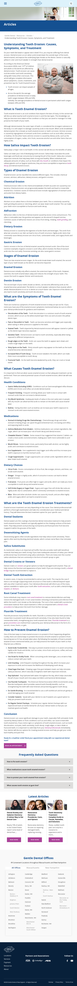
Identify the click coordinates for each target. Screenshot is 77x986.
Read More (14, 840)
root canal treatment (35, 597)
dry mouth (44, 161)
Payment (7, 962)
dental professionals (52, 728)
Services (7, 959)
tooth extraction (44, 586)
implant (7, 589)
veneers (20, 566)
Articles (29, 36)
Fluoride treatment (59, 620)
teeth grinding (62, 220)
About (6, 969)
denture (16, 589)
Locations (7, 955)
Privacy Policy (59, 982)
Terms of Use (69, 982)
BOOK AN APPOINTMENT (13, 746)
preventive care (14, 623)
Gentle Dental (10, 36)
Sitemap (50, 982)
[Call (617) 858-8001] (71, 4)
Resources (21, 36)
